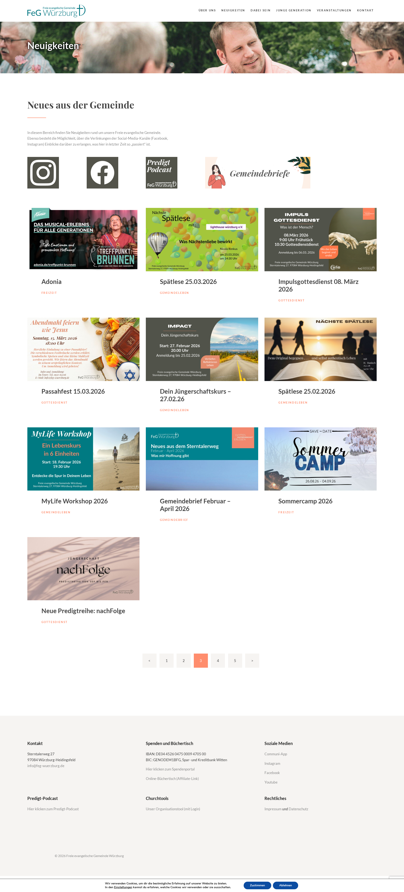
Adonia (51, 281)
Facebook (272, 772)
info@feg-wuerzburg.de (45, 766)
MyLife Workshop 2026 (74, 501)
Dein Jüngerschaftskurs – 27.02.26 (195, 395)
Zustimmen (257, 885)
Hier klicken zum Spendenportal (170, 769)
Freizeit (49, 292)
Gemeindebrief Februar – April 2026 (195, 504)
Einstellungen (123, 887)
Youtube (271, 782)
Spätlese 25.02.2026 (306, 391)
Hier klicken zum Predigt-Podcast (53, 809)
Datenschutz (298, 809)
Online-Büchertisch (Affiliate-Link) (172, 778)
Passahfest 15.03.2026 (73, 391)
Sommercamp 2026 (305, 501)
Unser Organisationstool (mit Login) (173, 809)
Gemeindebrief (174, 520)
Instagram (272, 763)
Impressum (273, 809)
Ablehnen (285, 885)
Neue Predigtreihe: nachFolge (83, 610)
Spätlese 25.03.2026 (188, 281)
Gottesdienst (291, 300)
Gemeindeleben (174, 292)
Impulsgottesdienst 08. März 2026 (318, 285)
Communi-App (275, 754)
